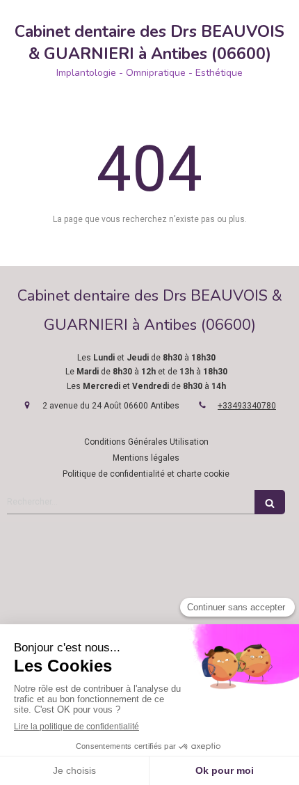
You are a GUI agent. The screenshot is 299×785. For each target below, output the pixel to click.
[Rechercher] (269, 502)
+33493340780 (247, 406)
